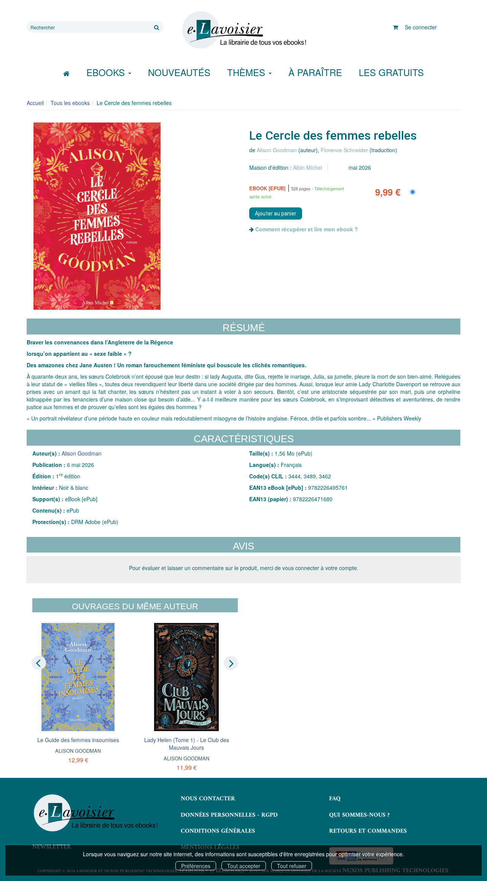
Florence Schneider (344, 150)
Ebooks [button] (106, 72)
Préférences (195, 866)
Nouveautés (179, 72)
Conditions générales (218, 831)
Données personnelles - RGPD (229, 815)
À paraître (315, 72)
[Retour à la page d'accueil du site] (243, 30)
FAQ (335, 798)
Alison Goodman (277, 150)
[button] (97, 216)
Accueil (35, 103)
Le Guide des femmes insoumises (78, 740)
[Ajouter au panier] (275, 213)
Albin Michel (307, 167)
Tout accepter (243, 866)
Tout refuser (291, 866)
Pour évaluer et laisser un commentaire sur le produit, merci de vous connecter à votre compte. (243, 568)
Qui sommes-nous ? (359, 815)
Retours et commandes (368, 831)
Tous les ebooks (70, 103)
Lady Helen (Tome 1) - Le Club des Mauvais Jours (186, 743)
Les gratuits (391, 72)
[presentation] (39, 662)
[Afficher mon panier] (395, 27)
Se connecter (421, 27)
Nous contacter (208, 798)
